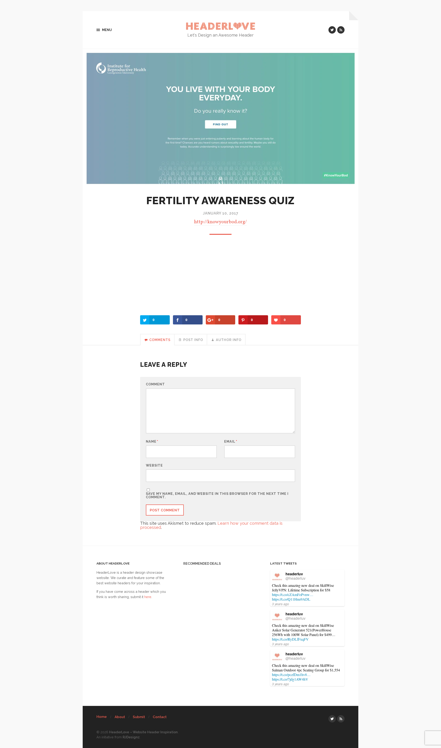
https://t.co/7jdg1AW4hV (290, 679)
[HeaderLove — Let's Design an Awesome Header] (220, 26)
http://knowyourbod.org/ (220, 222)
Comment (155, 384)
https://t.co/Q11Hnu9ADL (291, 599)
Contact (160, 717)
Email (230, 441)
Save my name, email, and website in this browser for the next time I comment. (217, 495)
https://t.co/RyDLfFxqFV (290, 639)
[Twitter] (332, 30)
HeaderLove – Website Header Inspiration (143, 732)
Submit (139, 717)
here (147, 597)
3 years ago (280, 604)
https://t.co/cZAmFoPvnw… (292, 594)
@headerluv (295, 578)
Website (154, 465)
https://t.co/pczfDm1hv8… (291, 674)
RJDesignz (131, 737)
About (120, 717)
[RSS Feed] (341, 30)
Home (101, 717)
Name (152, 441)
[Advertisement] (220, 276)
